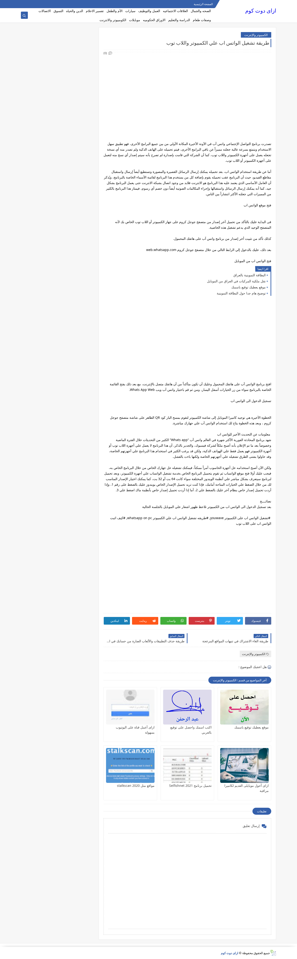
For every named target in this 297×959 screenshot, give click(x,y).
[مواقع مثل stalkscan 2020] (130, 765)
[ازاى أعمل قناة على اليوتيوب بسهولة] (130, 707)
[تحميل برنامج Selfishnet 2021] (187, 765)
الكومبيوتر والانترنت (113, 20)
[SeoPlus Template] (273, 953)
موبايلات (134, 20)
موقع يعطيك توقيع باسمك (248, 287)
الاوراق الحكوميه (154, 20)
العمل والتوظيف (149, 11)
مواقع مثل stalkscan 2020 (136, 785)
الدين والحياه (74, 11)
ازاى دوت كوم (260, 10)
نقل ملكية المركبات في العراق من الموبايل (236, 281)
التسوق (58, 11)
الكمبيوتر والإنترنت (256, 35)
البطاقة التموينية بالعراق (249, 275)
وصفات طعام (202, 20)
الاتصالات (45, 11)
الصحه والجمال (201, 11)
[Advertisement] (187, 88)
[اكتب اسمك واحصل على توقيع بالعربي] (187, 707)
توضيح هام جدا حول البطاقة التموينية (241, 293)
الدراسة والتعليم (179, 20)
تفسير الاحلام (95, 11)
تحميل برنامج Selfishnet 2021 (190, 785)
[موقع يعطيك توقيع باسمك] (244, 707)
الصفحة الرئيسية (203, 4)
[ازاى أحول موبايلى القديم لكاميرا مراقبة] (244, 765)
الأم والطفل (115, 11)
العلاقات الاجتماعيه (175, 11)
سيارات (130, 11)
